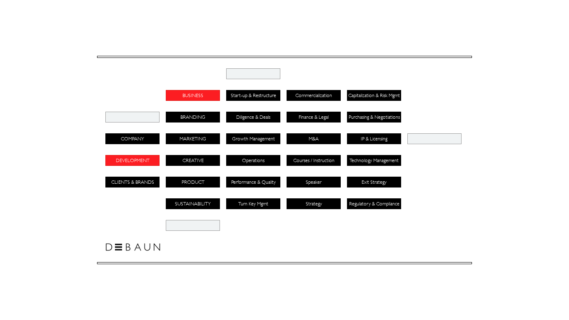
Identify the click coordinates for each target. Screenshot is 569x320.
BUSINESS (192, 95)
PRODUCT (193, 182)
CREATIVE (193, 160)
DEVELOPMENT (133, 160)
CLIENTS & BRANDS (132, 182)
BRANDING (192, 117)
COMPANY (132, 139)
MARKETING (193, 139)
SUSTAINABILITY (193, 204)
